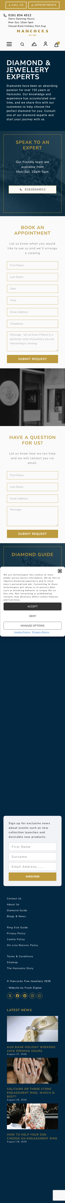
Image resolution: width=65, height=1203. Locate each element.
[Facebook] (17, 996)
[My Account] (45, 44)
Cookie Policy (22, 632)
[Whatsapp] (39, 996)
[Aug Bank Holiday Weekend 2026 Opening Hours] (32, 1029)
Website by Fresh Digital (25, 987)
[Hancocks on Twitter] (10, 996)
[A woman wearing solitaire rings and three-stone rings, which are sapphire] (32, 1071)
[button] (60, 571)
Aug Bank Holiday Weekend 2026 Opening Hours (31, 1049)
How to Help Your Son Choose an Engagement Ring (32, 1136)
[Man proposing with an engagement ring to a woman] (32, 1116)
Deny (32, 616)
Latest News (19, 1010)
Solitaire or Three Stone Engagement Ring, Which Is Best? (31, 1093)
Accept (32, 606)
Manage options (32, 625)
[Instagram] (32, 996)
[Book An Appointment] (34, 44)
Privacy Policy (40, 632)
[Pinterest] (25, 996)
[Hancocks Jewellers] (33, 33)
